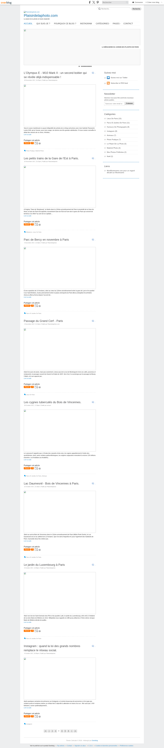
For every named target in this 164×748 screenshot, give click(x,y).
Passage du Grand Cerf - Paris (43, 320)
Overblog (95, 740)
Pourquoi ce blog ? (65, 23)
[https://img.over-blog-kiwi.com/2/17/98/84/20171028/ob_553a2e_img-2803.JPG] (60, 451)
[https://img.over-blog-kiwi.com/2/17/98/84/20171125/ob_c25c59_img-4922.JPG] (60, 207)
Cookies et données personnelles (106, 746)
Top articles (60, 746)
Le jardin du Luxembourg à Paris (44, 564)
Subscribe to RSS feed (119, 83)
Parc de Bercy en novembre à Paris (46, 239)
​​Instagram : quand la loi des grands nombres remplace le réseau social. (52, 648)
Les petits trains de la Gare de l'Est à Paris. (51, 158)
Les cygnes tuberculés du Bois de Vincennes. (52, 402)
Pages (116, 23)
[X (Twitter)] (93, 2)
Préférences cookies (126, 746)
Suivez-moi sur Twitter (119, 78)
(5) (116, 144)
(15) (114, 118)
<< (45, 731)
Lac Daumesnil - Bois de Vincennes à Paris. (51, 483)
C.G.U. (91, 746)
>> (75, 731)
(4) (114, 148)
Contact (128, 23)
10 (91, 66)
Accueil (28, 23)
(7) (111, 135)
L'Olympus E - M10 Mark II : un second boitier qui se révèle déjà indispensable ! (55, 75)
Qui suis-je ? (43, 23)
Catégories (102, 23)
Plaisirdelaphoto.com (41, 15)
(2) (116, 152)
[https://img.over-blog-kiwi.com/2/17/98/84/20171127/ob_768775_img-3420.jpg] (60, 126)
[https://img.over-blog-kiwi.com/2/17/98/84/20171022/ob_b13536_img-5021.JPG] (60, 532)
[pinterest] (97, 2)
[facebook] (89, 2)
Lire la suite (27, 134)
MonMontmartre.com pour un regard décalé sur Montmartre (121, 171)
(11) (118, 123)
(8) (118, 127)
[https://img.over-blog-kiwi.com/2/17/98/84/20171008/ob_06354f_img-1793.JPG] (60, 613)
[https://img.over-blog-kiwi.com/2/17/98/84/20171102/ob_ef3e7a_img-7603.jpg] (60, 370)
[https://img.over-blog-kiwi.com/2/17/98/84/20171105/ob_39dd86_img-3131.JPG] (60, 288)
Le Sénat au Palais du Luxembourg (124, 47)
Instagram (86, 23)
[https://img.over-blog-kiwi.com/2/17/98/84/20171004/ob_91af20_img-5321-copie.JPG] (60, 699)
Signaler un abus (80, 746)
